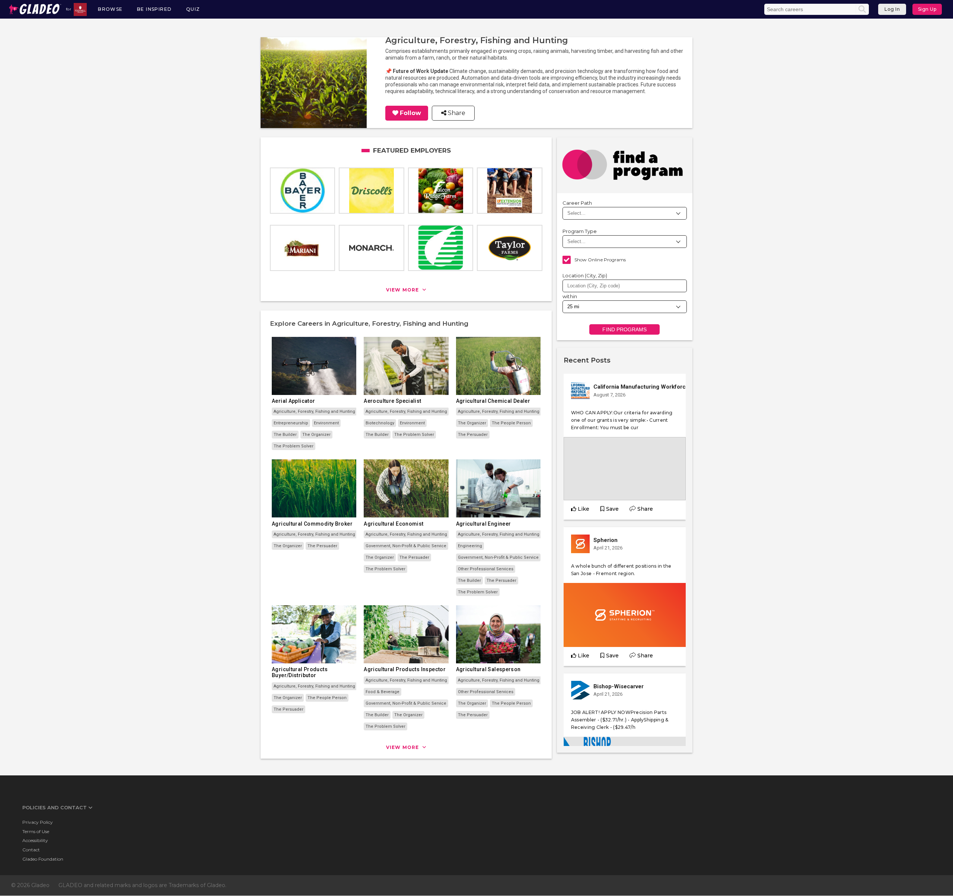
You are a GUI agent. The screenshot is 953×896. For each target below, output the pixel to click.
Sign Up (927, 9)
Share (455, 113)
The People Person (511, 423)
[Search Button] (862, 9)
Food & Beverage (382, 692)
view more (403, 290)
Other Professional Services (485, 569)
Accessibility (35, 840)
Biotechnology (380, 423)
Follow (410, 113)
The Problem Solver (293, 446)
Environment (326, 423)
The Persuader (473, 435)
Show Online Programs (600, 259)
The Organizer (316, 435)
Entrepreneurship (291, 423)
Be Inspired (154, 9)
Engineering (470, 546)
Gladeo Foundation (42, 859)
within (569, 296)
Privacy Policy (37, 822)
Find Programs (624, 329)
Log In (892, 9)
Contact (31, 849)
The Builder (285, 435)
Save (612, 509)
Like (583, 509)
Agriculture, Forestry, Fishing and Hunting (314, 411)
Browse (110, 9)
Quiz (193, 9)
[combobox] (624, 286)
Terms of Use (35, 831)
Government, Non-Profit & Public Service (406, 546)
